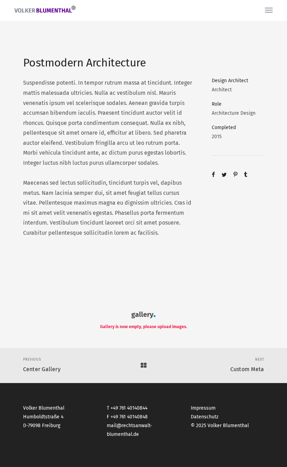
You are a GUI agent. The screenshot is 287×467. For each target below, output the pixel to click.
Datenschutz (204, 417)
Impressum (203, 408)
